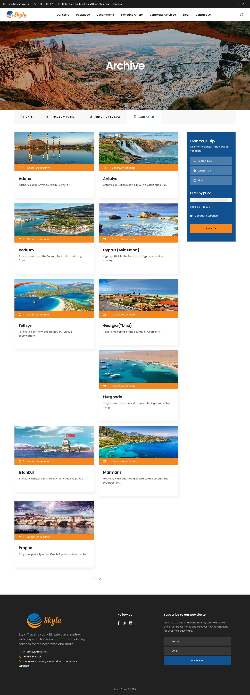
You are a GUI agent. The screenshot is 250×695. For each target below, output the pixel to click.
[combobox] (215, 180)
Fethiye (25, 325)
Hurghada (112, 397)
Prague (25, 548)
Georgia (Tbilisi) (117, 325)
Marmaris (112, 472)
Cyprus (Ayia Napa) (121, 250)
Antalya (110, 178)
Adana (25, 178)
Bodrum (26, 250)
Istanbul (26, 472)
